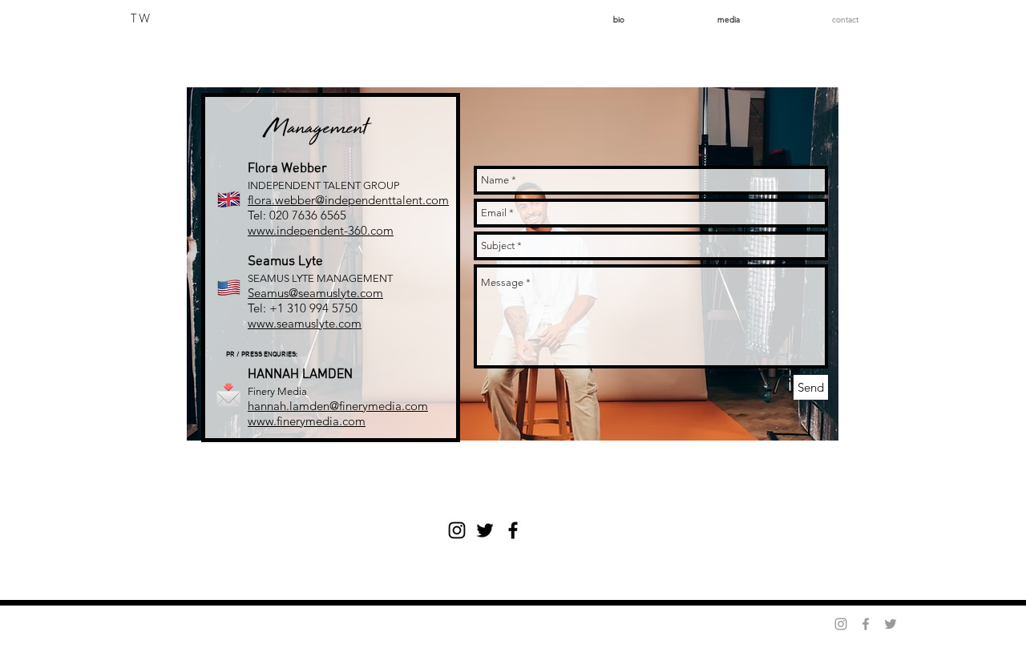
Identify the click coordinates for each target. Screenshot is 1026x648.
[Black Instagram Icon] (457, 530)
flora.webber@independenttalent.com (348, 199)
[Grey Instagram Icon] (841, 624)
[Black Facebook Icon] (513, 530)
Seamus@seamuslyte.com (315, 292)
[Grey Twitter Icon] (891, 624)
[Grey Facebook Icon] (866, 624)
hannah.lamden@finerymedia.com (338, 405)
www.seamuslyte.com (305, 323)
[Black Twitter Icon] (485, 530)
